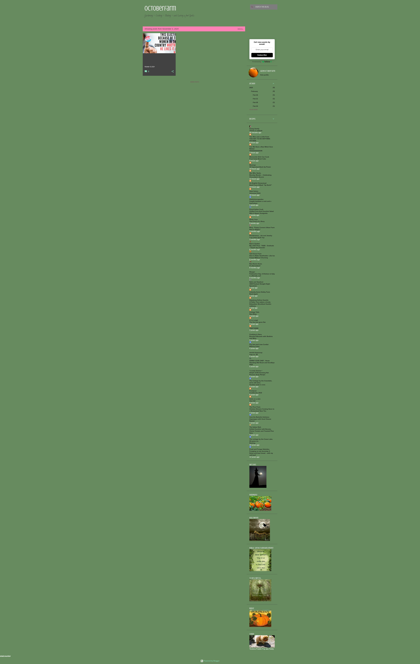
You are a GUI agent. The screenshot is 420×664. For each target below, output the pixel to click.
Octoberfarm (160, 8)
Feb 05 (255, 102)
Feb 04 (255, 106)
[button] (172, 71)
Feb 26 (255, 95)
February (254, 91)
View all (240, 29)
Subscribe (262, 55)
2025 (251, 87)
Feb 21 (255, 99)
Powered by (256, 62)
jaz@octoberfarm (267, 71)
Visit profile (264, 75)
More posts (194, 82)
